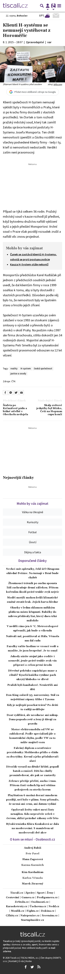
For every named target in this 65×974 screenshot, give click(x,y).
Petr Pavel (32, 853)
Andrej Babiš (32, 848)
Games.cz (27, 897)
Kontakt (13, 961)
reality (13, 368)
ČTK (13, 381)
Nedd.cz (54, 906)
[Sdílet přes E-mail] (21, 392)
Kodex (29, 961)
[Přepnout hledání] (42, 5)
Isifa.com (57, 84)
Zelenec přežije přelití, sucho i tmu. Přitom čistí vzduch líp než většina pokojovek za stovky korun (32, 785)
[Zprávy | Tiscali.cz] (15, 5)
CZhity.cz (12, 915)
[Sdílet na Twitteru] (16, 392)
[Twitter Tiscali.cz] (32, 967)
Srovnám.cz (50, 915)
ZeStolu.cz (22, 902)
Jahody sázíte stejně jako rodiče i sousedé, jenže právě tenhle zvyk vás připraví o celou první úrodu (32, 661)
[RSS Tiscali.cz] (39, 967)
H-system (26, 368)
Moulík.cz (17, 911)
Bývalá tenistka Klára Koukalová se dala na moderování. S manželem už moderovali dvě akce (32, 828)
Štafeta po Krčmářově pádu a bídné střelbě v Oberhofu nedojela (15, 410)
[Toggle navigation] (59, 5)
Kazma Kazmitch (32, 865)
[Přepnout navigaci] (48, 5)
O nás (21, 961)
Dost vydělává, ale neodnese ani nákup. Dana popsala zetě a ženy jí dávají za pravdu (32, 719)
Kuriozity (32, 522)
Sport (40, 892)
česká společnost (43, 368)
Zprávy (30, 892)
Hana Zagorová (32, 859)
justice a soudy (18, 373)
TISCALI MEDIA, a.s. (30, 957)
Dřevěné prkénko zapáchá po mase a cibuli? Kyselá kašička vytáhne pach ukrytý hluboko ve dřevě (32, 675)
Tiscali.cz (16, 892)
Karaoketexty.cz (16, 906)
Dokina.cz (47, 911)
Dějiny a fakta (32, 552)
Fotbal (32, 532)
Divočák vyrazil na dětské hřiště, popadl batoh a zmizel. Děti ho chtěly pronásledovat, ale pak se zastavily (32, 771)
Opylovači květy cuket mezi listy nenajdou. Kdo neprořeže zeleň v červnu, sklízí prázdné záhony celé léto (32, 814)
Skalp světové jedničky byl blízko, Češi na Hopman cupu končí (49, 410)
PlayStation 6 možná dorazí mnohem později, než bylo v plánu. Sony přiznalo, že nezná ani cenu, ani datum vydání (32, 800)
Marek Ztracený (32, 883)
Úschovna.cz (38, 906)
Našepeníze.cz (30, 915)
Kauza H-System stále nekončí (29, 264)
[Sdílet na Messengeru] (10, 392)
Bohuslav (22, 15)
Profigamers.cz (47, 897)
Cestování (12, 897)
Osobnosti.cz (40, 902)
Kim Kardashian (32, 872)
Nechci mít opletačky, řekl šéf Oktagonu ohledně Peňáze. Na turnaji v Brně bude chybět (32, 573)
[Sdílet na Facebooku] (5, 392)
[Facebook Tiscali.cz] (25, 967)
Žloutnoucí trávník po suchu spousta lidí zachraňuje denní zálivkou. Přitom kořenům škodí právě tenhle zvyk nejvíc (32, 588)
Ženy (50, 892)
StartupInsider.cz (32, 920)
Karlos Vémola (32, 878)
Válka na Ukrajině (32, 512)
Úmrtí (32, 542)
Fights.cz (33, 911)
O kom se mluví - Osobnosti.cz (32, 839)
